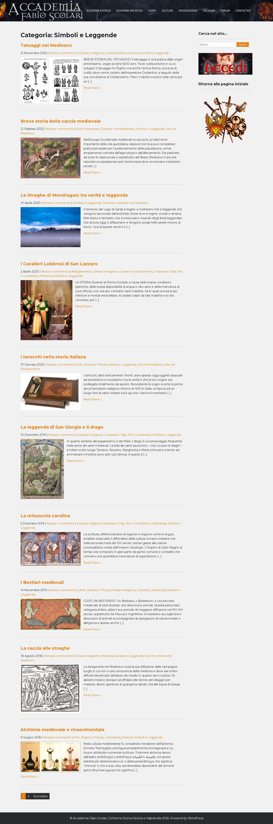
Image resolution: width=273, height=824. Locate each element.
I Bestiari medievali (42, 582)
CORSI (152, 10)
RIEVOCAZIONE (188, 10)
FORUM (225, 10)
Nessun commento (63, 53)
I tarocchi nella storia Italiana (53, 356)
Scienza (127, 737)
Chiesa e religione (91, 53)
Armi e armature (87, 129)
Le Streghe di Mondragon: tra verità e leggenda (74, 195)
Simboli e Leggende (154, 53)
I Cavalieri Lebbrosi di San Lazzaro (59, 263)
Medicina (46, 276)
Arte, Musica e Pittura (92, 364)
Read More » (92, 88)
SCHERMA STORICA (98, 10)
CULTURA (167, 10)
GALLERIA (209, 10)
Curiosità (111, 53)
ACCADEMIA (73, 10)
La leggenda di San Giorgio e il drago (62, 427)
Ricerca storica (129, 53)
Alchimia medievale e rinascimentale (63, 729)
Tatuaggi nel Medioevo (46, 45)
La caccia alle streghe (45, 648)
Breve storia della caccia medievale (61, 121)
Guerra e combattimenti (118, 129)
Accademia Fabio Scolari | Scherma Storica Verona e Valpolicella (117, 818)
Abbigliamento (81, 271)
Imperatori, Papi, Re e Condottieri (128, 435)
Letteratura (158, 523)
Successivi (40, 796)
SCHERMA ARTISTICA (129, 10)
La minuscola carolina (45, 515)
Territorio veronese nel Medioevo (125, 203)
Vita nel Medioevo (150, 364)
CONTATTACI (243, 10)
